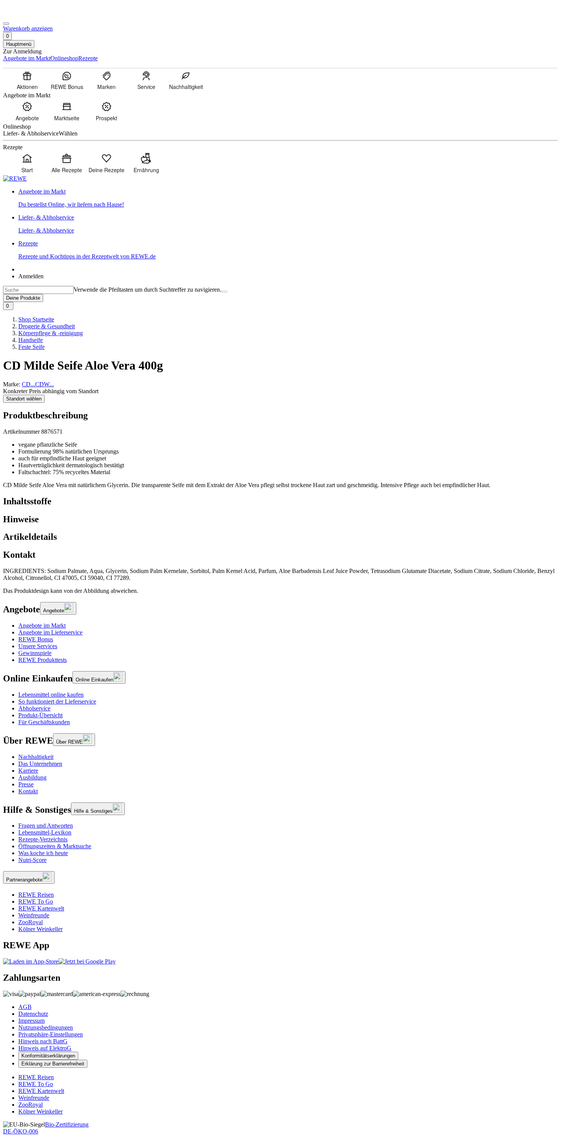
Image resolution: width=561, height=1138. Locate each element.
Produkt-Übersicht (40, 715)
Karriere (28, 770)
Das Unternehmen (40, 763)
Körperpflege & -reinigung (50, 333)
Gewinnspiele (35, 653)
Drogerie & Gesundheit (46, 326)
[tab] (280, 501)
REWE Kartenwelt (41, 908)
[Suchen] (224, 292)
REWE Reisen (36, 894)
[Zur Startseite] (29, 14)
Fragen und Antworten (45, 825)
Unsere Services (37, 646)
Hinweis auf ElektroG (44, 1048)
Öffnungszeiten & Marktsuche (54, 846)
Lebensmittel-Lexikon (44, 832)
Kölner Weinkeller (40, 929)
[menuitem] (27, 80)
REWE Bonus (35, 639)
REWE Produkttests (42, 660)
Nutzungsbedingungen (45, 1027)
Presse (26, 784)
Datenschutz (33, 1013)
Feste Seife (31, 347)
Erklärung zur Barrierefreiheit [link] (52, 1064)
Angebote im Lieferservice (50, 632)
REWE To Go (35, 901)
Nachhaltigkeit (35, 757)
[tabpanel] (280, 574)
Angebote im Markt (42, 625)
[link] (288, 198)
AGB (25, 1007)
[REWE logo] (15, 178)
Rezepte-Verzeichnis (43, 839)
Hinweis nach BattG (43, 1041)
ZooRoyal (30, 922)
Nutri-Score (32, 860)
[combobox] (38, 290)
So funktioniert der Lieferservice (57, 701)
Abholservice (34, 708)
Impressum (31, 1020)
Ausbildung (32, 777)
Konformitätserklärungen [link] (48, 1056)
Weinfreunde (33, 915)
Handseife (30, 340)
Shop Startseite (36, 319)
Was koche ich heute (43, 853)
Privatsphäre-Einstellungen (50, 1034)
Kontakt (28, 791)
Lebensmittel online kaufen (51, 694)
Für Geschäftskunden (44, 722)
